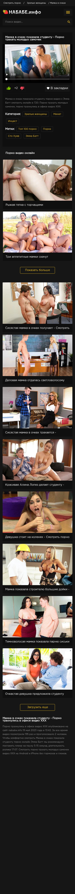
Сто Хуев (13, 136)
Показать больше (37, 270)
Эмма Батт (32, 136)
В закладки (57, 88)
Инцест (12, 121)
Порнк (47, 129)
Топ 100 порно (27, 129)
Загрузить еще (37, 707)
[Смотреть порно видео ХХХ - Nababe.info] (22, 12)
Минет (57, 114)
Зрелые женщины (35, 114)
